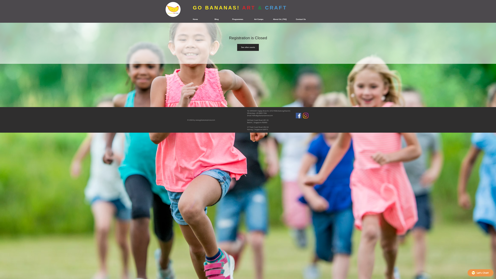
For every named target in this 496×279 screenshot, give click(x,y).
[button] (237, 19)
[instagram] (305, 115)
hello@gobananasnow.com (262, 115)
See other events (248, 47)
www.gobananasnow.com (205, 120)
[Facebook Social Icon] (298, 115)
